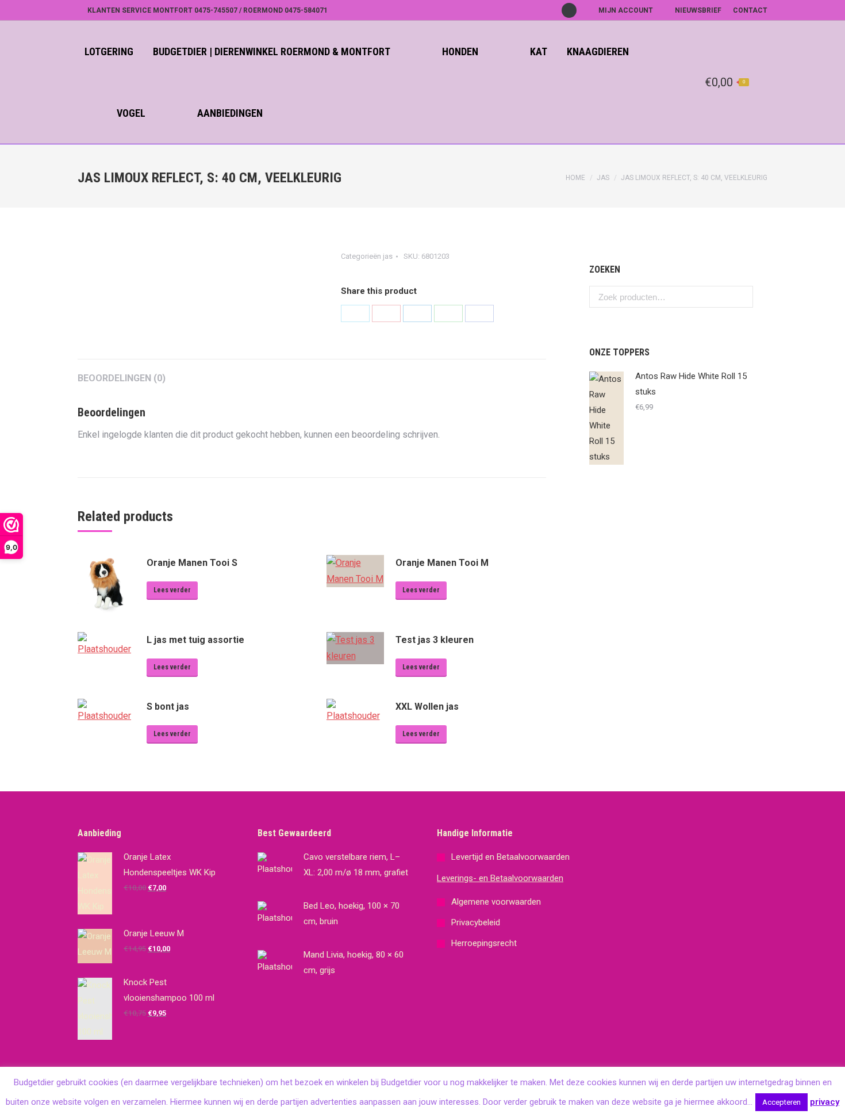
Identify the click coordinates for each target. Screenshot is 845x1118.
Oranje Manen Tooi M (442, 562)
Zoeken (741, 297)
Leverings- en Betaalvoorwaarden (500, 878)
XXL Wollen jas (427, 706)
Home (575, 178)
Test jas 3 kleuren (434, 639)
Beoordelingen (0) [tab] (122, 378)
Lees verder (172, 590)
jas (603, 178)
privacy (824, 1102)
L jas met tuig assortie (195, 639)
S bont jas (168, 706)
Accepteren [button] (781, 1102)
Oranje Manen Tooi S (192, 562)
